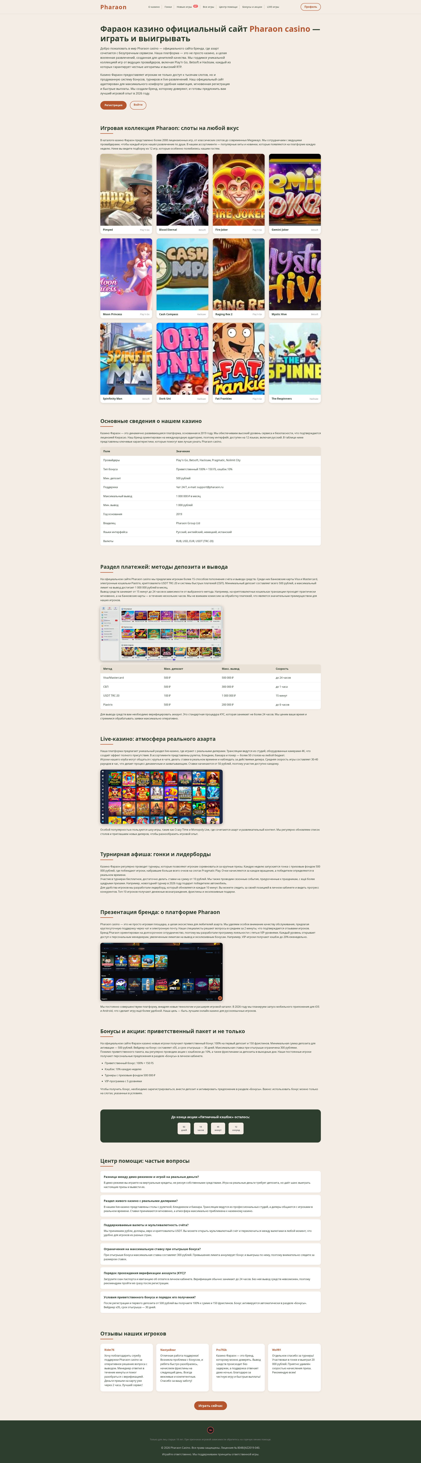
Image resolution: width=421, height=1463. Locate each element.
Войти (138, 104)
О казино (154, 6)
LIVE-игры (273, 6)
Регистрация (113, 105)
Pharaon (113, 7)
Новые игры (187, 6)
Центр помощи (228, 6)
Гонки (168, 6)
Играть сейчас (210, 1405)
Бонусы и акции (252, 6)
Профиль (310, 7)
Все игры (208, 6)
